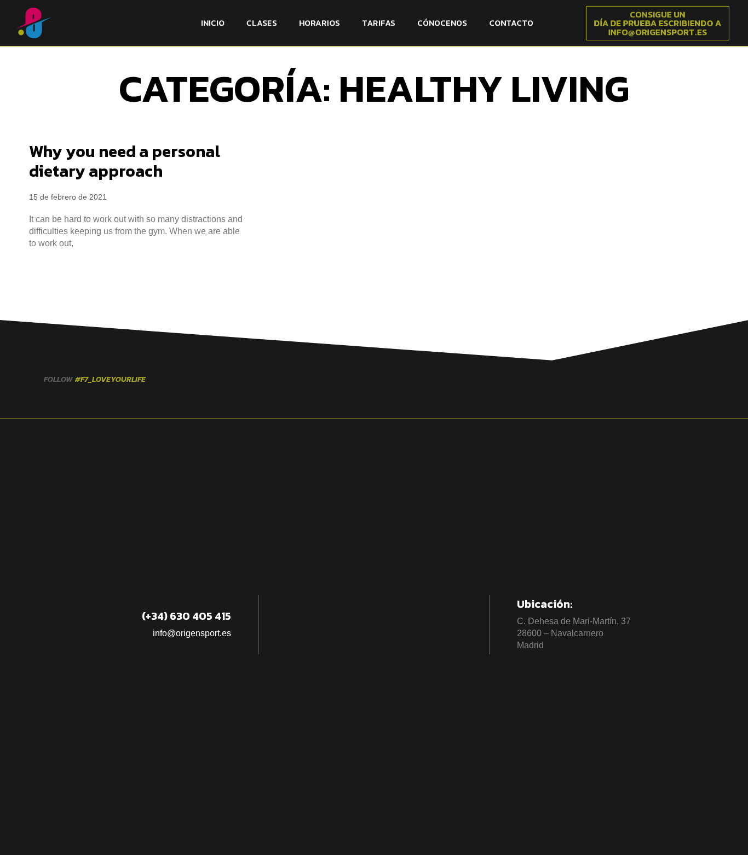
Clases (261, 22)
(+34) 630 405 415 (186, 616)
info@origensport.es (192, 633)
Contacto (511, 22)
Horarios (319, 22)
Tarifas (378, 22)
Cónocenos (442, 22)
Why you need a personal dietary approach (124, 161)
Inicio (213, 22)
